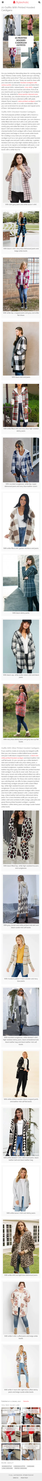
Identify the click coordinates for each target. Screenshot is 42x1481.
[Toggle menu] (3, 2)
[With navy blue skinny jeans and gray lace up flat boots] (21, 737)
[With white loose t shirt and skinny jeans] (21, 1211)
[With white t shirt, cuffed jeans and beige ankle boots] (21, 1334)
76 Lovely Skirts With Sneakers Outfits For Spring (31, 1411)
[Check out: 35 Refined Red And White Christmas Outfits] (31, 1433)
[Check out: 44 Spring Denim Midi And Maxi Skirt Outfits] (11, 1451)
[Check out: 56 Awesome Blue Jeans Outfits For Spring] (31, 1451)
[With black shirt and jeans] (21, 375)
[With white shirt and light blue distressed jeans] (21, 1273)
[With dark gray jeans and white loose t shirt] (21, 202)
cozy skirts (28, 87)
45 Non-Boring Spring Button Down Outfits (11, 1411)
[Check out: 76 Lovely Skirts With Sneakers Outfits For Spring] (31, 1415)
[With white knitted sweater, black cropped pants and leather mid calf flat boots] (21, 1097)
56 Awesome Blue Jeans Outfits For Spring (31, 1446)
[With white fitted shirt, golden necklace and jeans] (21, 546)
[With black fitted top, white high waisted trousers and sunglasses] (21, 863)
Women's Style (7, 1466)
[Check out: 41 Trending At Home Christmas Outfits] (11, 1433)
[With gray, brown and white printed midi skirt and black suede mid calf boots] (21, 923)
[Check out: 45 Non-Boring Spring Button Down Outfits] (11, 1415)
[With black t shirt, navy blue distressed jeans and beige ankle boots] (21, 246)
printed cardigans (21, 1468)
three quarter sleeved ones (28, 94)
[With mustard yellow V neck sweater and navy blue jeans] (21, 976)
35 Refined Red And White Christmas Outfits (31, 1429)
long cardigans (7, 1468)
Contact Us (15, 1478)
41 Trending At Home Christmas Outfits (11, 1429)
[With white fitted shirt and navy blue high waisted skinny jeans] (21, 426)
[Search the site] (39, 2)
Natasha (26, 1401)
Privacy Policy (24, 1478)
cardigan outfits (19, 1466)
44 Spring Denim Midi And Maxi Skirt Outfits (11, 1446)
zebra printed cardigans (26, 101)
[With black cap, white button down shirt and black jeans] (21, 673)
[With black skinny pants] (21, 611)
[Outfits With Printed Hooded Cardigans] (21, 67)
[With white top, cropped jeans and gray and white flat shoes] (21, 311)
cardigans (30, 1466)
